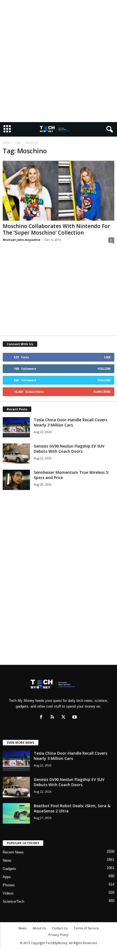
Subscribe (102, 392)
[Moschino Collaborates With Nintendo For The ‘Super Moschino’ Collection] (58, 191)
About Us (39, 928)
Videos (8, 893)
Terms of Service (86, 928)
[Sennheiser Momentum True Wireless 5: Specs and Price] (16, 480)
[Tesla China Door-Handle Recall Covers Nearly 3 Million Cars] (16, 427)
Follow (104, 369)
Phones (9, 885)
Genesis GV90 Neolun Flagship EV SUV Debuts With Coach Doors (69, 448)
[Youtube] (75, 718)
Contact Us (59, 928)
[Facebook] (42, 718)
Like (107, 357)
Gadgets (9, 869)
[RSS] (53, 718)
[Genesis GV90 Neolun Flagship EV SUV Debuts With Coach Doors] (16, 453)
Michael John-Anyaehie (21, 240)
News (7, 860)
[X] (64, 718)
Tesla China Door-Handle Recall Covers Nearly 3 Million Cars (70, 422)
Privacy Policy (58, 935)
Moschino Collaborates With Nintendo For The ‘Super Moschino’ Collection (56, 229)
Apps (7, 877)
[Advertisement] (58, 61)
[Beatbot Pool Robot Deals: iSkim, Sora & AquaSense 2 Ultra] (16, 813)
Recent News (13, 852)
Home (6, 143)
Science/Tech (13, 901)
